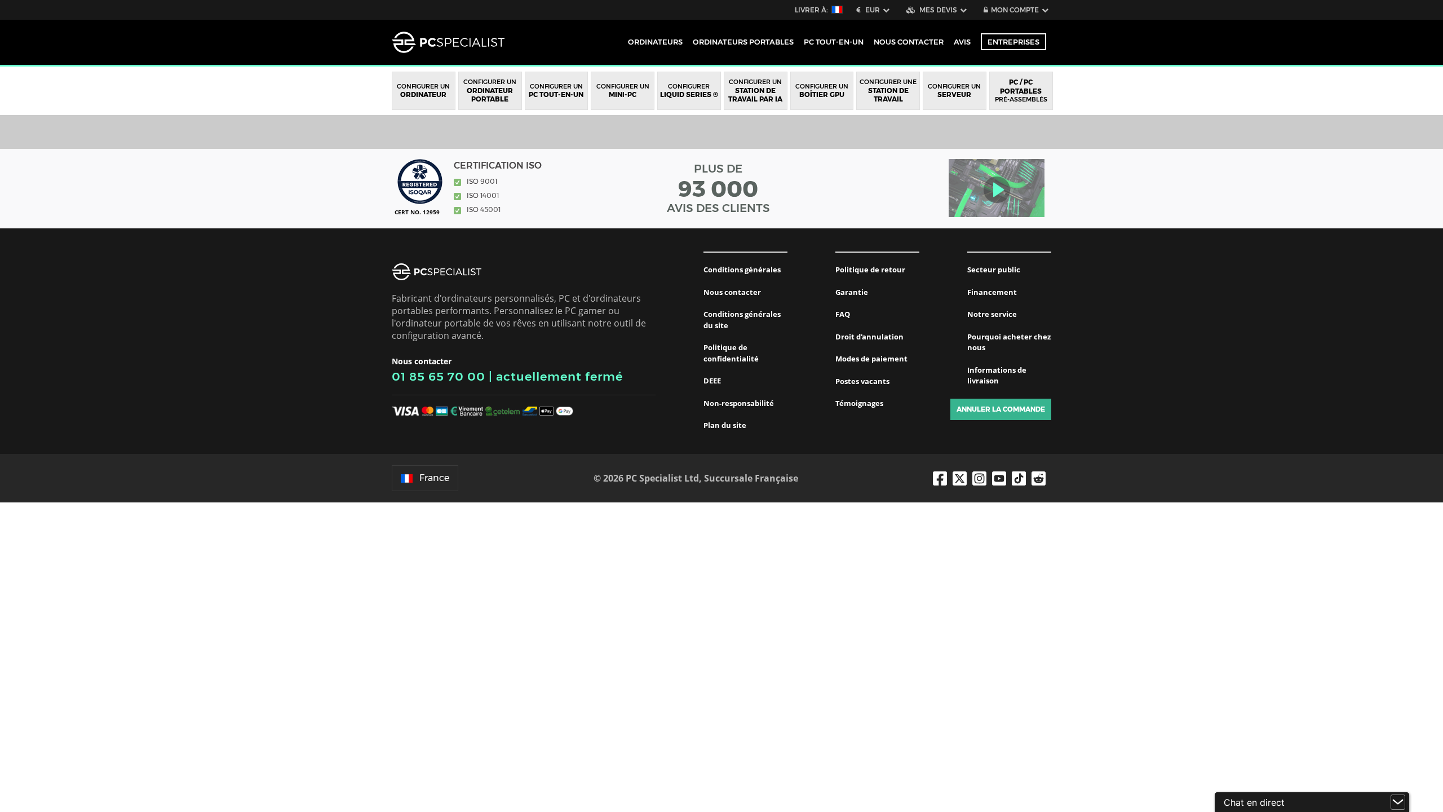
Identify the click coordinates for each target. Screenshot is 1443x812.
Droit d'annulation (869, 337)
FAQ (842, 314)
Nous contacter (732, 292)
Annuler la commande (1001, 409)
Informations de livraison (996, 375)
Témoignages (859, 403)
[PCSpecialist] (448, 42)
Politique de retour (870, 269)
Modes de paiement (871, 359)
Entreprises (1013, 41)
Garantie (851, 292)
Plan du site (724, 425)
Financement (992, 292)
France (434, 478)
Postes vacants (862, 381)
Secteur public (993, 269)
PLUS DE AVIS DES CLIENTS (718, 188)
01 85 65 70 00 (438, 376)
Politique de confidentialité (731, 353)
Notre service (992, 314)
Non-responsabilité (738, 403)
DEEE (712, 381)
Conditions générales (742, 269)
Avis (962, 41)
